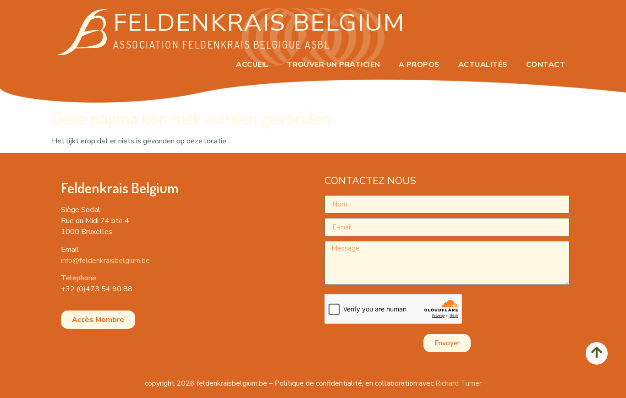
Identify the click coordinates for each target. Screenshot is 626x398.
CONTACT (546, 65)
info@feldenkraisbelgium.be (105, 261)
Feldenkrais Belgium (259, 22)
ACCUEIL (252, 65)
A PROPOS (419, 65)
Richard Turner (458, 383)
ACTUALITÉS (483, 65)
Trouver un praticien (333, 65)
